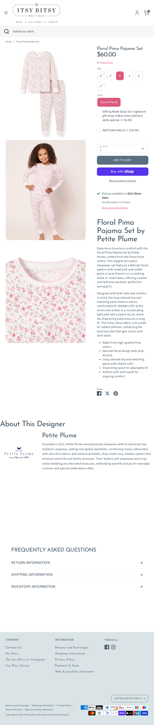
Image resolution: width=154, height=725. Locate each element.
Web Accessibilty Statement (74, 671)
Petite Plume (106, 62)
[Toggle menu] (6, 13)
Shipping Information (70, 653)
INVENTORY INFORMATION (33, 586)
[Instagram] (113, 647)
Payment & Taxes (67, 665)
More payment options (122, 181)
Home (9, 41)
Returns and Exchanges (71, 647)
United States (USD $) (128, 698)
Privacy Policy (65, 659)
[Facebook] (107, 647)
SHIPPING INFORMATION (31, 574)
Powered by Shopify (58, 714)
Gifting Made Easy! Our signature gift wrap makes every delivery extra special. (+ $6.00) (124, 116)
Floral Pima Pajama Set (27, 41)
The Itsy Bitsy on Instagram (25, 659)
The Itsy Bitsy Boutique (35, 714)
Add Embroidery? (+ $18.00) (121, 130)
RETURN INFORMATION (30, 562)
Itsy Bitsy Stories (17, 665)
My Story (12, 653)
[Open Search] (6, 31)
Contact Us (14, 647)
